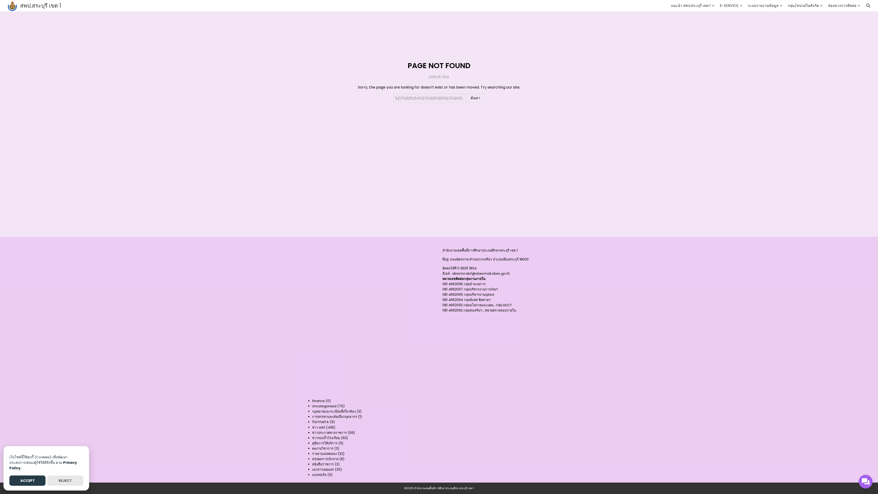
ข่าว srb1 (318, 427)
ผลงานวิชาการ (322, 448)
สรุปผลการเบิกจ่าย (325, 459)
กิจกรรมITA (320, 422)
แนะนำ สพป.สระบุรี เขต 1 (691, 5)
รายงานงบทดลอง (324, 453)
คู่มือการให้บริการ (324, 443)
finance (318, 401)
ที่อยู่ (445, 259)
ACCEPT (27, 480)
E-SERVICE (729, 5)
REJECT (65, 480)
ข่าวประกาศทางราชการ (329, 432)
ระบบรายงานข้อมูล (763, 5)
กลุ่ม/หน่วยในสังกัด (803, 5)
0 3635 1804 (466, 268)
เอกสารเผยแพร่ (323, 469)
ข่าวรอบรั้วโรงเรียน (326, 438)
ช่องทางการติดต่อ (842, 5)
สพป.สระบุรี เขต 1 (40, 5)
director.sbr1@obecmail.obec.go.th (481, 273)
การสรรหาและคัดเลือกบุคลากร (334, 416)
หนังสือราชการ (323, 464)
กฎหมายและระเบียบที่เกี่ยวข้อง (334, 411)
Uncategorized (324, 406)
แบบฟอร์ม (319, 475)
